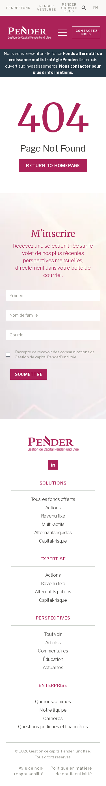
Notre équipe (53, 710)
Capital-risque (53, 541)
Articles (53, 642)
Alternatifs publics (53, 591)
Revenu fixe (53, 516)
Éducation (53, 659)
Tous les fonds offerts (53, 499)
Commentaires (53, 651)
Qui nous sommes (53, 701)
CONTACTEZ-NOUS (87, 32)
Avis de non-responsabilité (29, 771)
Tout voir (53, 634)
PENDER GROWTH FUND (69, 8)
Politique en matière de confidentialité (71, 771)
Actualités (53, 667)
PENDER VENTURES (47, 8)
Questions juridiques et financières (53, 726)
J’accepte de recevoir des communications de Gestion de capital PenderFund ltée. (55, 354)
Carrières (52, 718)
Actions (52, 507)
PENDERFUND (18, 8)
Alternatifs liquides (53, 532)
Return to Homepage (53, 165)
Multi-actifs (53, 524)
